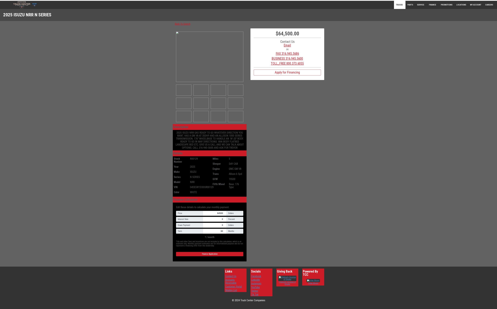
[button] (287, 45)
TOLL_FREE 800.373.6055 (287, 63)
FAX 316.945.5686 (287, 53)
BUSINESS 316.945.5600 (287, 58)
